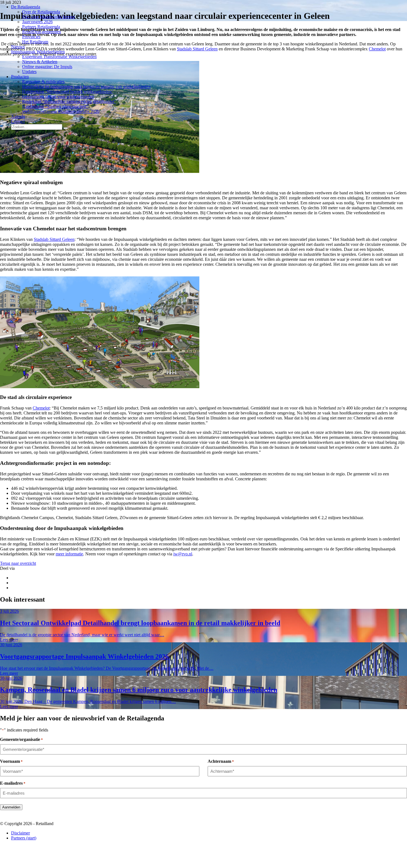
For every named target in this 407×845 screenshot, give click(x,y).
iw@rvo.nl (182, 554)
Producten (20, 76)
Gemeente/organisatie (21, 739)
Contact (18, 121)
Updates (29, 71)
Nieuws (18, 46)
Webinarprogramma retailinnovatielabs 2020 (60, 111)
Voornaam (11, 761)
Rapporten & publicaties (43, 81)
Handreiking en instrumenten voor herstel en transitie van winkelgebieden (86, 86)
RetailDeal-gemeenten (41, 31)
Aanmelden (11, 807)
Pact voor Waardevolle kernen (48, 16)
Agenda (18, 116)
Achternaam (221, 761)
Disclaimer (20, 833)
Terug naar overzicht (18, 563)
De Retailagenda (25, 6)
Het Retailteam (35, 41)
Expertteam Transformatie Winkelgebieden (59, 56)
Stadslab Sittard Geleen (197, 49)
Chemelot (377, 49)
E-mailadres (12, 783)
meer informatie (69, 554)
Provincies (31, 36)
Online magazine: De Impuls (47, 66)
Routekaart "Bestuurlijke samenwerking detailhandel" (69, 101)
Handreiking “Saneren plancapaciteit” (55, 106)
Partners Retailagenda (41, 26)
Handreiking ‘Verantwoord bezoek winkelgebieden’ (67, 91)
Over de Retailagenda (41, 11)
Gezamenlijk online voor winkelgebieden (58, 96)
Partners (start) (23, 838)
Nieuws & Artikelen (39, 61)
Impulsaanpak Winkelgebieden (38, 51)
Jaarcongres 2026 (37, 21)
